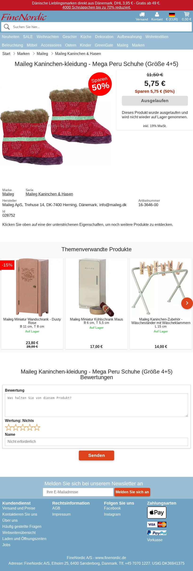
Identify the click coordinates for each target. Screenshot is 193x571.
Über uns (10, 520)
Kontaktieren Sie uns (19, 514)
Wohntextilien (156, 37)
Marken (138, 45)
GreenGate (104, 45)
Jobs (6, 545)
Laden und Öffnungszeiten (24, 539)
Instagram (112, 514)
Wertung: (19, 421)
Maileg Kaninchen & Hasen (49, 194)
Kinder (85, 45)
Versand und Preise (18, 508)
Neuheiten (10, 37)
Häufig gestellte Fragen (21, 527)
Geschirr (70, 37)
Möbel (32, 45)
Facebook (112, 508)
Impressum (61, 514)
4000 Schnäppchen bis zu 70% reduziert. (96, 7)
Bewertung (14, 390)
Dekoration (104, 37)
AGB (56, 508)
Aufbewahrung (129, 37)
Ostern (70, 45)
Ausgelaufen (155, 100)
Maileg (122, 45)
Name (10, 434)
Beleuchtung (12, 45)
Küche (85, 37)
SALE (28, 37)
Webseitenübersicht (19, 533)
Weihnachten (48, 37)
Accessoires (51, 45)
